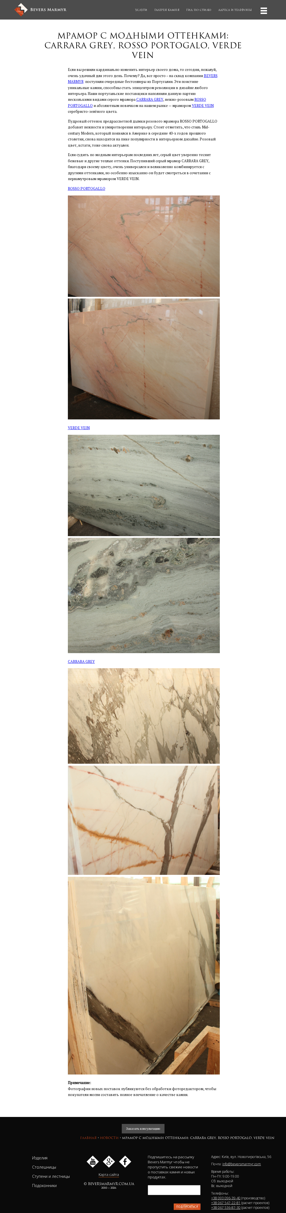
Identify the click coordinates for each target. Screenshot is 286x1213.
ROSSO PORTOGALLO (86, 188)
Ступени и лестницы (51, 1176)
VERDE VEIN (203, 105)
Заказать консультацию (143, 1129)
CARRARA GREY (149, 99)
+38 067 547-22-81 (225, 1202)
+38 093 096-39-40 (225, 1198)
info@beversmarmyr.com (241, 1164)
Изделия (39, 1158)
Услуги (141, 10)
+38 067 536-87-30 (225, 1207)
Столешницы (44, 1167)
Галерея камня (167, 10)
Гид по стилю (198, 10)
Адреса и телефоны (235, 10)
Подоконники (44, 1185)
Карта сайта (109, 1174)
